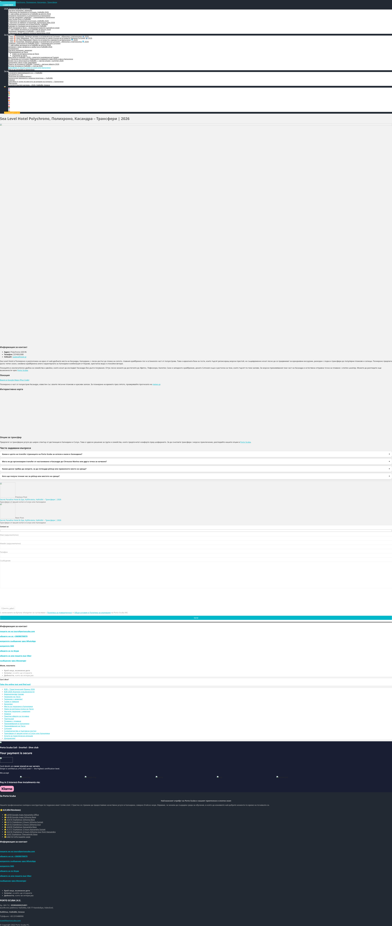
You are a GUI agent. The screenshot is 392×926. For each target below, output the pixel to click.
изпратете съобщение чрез (18, 641)
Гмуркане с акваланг (13, 699)
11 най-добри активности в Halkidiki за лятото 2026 (29, 14)
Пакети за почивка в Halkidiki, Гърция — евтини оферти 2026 (33, 64)
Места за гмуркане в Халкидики (21, 69)
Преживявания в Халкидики (16, 723)
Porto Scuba (22, 370)
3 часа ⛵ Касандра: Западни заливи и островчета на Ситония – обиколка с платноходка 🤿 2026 (48, 36)
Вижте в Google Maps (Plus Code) (14, 380)
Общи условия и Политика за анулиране (92, 612)
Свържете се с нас (15, 74)
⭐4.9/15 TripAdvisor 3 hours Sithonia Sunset (23, 822)
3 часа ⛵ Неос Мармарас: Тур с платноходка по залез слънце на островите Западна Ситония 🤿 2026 (50, 38)
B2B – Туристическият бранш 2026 (19, 689)
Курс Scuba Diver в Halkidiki (19, 19)
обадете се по (9, 651)
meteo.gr (156, 384)
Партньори (12, 83)
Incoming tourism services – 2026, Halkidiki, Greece (29, 85)
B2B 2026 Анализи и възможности (19, 691)
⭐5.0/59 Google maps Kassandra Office (21, 814)
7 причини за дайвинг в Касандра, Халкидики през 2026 (31, 22)
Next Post (30, 518)
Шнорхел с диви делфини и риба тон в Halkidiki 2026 (30, 47)
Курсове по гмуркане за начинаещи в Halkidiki (27, 26)
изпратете (7, 646)
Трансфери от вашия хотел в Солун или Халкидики (29, 67)
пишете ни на (17, 631)
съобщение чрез (13, 660)
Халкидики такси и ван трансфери (22, 62)
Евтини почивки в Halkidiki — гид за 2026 (25, 66)
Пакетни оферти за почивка (16, 716)
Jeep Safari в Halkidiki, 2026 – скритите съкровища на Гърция (33, 57)
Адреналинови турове (14, 694)
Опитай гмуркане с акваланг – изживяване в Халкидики (31, 17)
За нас (6, 71)
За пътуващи (9, 34)
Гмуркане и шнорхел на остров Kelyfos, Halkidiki (28, 24)
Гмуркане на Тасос (19, 55)
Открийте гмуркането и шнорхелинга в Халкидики (29, 15)
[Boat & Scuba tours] (28, 2)
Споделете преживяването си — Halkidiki (25, 73)
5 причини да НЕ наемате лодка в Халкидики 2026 (29, 33)
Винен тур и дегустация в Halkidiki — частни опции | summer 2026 (35, 61)
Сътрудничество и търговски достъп (20, 731)
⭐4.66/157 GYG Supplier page (17, 837)
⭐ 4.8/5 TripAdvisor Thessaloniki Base (20, 834)
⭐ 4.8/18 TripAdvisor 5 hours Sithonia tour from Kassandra (30, 832)
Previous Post (30, 498)
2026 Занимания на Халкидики (17, 8)
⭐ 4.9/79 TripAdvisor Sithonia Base (19, 819)
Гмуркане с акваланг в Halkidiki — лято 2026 (26, 31)
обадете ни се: (13, 636)
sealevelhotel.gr (19, 357)
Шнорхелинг (13, 48)
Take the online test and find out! (15, 684)
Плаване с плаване (12, 721)
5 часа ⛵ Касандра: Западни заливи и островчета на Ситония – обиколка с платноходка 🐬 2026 (48, 41)
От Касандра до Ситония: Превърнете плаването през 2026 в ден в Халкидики (40, 59)
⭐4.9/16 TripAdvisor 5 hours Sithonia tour (22, 824)
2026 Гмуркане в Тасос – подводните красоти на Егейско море (33, 28)
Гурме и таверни (11, 701)
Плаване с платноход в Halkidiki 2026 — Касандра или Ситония (34, 43)
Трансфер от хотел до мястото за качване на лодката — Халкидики (35, 81)
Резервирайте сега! (12, 113)
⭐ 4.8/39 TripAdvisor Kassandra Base (20, 827)
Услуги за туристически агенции (18, 736)
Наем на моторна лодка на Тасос (25, 54)
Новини (11, 80)
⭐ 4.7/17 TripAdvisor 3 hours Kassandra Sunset (24, 829)
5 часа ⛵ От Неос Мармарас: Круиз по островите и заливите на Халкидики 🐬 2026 (43, 40)
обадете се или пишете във (15, 656)
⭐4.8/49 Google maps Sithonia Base (20, 817)
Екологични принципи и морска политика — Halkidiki (30, 78)
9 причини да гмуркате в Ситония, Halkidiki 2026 (28, 12)
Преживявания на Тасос (18, 52)
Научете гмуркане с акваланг (20, 10)
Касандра (8, 704)
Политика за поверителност (19, 76)
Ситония (8, 728)
